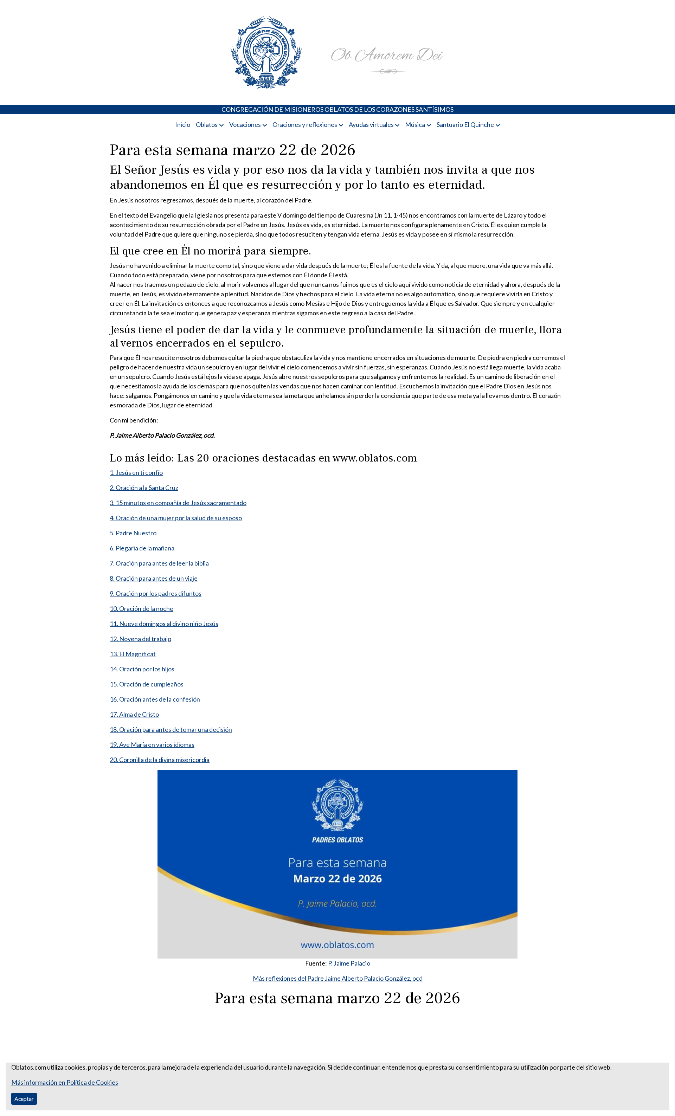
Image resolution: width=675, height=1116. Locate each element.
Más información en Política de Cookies (64, 1082)
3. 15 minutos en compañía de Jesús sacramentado (178, 503)
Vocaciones (245, 124)
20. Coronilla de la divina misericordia (160, 759)
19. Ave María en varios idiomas (152, 744)
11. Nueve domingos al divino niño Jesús (164, 623)
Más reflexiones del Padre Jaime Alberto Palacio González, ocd (338, 978)
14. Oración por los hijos (142, 669)
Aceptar (24, 1098)
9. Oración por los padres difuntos (155, 593)
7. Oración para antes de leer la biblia (159, 563)
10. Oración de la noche (141, 608)
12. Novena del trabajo (140, 639)
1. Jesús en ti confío (136, 472)
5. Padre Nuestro (133, 533)
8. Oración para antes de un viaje (154, 578)
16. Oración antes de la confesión (155, 699)
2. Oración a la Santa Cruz (144, 487)
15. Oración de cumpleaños (147, 684)
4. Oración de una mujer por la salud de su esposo (176, 518)
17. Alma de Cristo (134, 714)
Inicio (182, 124)
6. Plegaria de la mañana (142, 548)
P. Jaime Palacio (349, 963)
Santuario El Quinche (465, 124)
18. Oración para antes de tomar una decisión (171, 729)
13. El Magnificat (133, 654)
